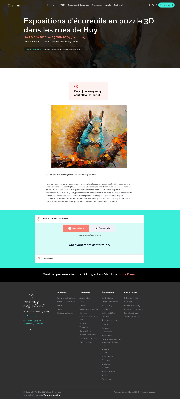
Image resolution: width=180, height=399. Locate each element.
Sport (59, 309)
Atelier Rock (107, 379)
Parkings (128, 302)
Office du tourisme (110, 302)
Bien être (106, 368)
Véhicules (83, 327)
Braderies (106, 364)
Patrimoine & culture (66, 298)
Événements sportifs (111, 320)
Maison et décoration (88, 309)
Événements (107, 332)
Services (83, 313)
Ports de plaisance (65, 313)
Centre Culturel (108, 298)
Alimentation (85, 298)
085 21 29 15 (31, 316)
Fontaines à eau (131, 313)
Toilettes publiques (132, 317)
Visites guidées (108, 313)
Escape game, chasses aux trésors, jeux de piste (111, 342)
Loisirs (60, 305)
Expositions (37, 49)
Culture (105, 324)
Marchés (105, 353)
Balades (105, 317)
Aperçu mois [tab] (104, 228)
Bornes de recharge (132, 305)
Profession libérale (87, 335)
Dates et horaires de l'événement (55, 219)
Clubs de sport (85, 342)
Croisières (106, 309)
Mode (81, 302)
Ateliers (105, 375)
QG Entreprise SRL (51, 395)
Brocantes (106, 349)
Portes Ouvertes (109, 371)
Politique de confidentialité (125, 392)
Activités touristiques (66, 302)
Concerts (105, 328)
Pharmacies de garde (133, 309)
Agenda (28, 49)
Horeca (82, 323)
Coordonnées (47, 258)
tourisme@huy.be (33, 321)
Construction (85, 331)
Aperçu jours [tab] (78, 228)
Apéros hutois (108, 356)
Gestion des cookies (146, 392)
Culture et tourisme (87, 338)
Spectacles (106, 360)
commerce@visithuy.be (33, 324)
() (167, 5)
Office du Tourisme (132, 298)
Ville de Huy (107, 305)
